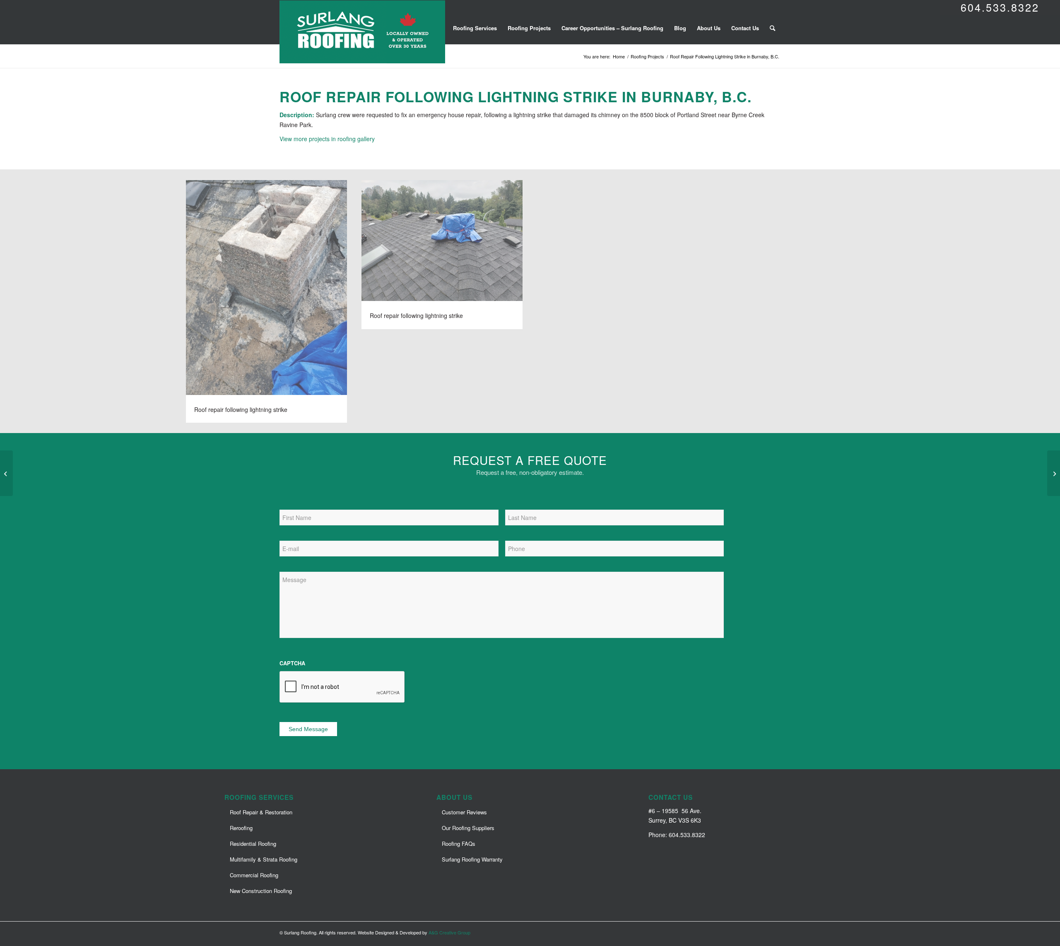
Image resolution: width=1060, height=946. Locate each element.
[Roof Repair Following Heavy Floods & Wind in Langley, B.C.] (1053, 473)
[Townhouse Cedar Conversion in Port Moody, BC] (6, 473)
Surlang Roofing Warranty (472, 859)
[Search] (772, 28)
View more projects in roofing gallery (327, 139)
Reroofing (241, 828)
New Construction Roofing (261, 891)
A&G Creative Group (449, 932)
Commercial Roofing (254, 875)
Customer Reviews (464, 812)
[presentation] (342, 687)
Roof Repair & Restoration (261, 812)
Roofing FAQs (458, 843)
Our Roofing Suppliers (468, 828)
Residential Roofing (253, 843)
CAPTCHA (292, 663)
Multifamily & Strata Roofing (263, 859)
